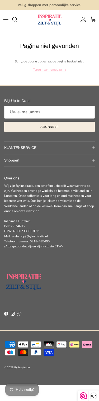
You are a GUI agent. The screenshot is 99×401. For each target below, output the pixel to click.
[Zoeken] (17, 19)
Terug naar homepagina (49, 69)
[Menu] (6, 19)
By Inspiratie (22, 367)
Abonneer (49, 127)
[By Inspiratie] (49, 19)
